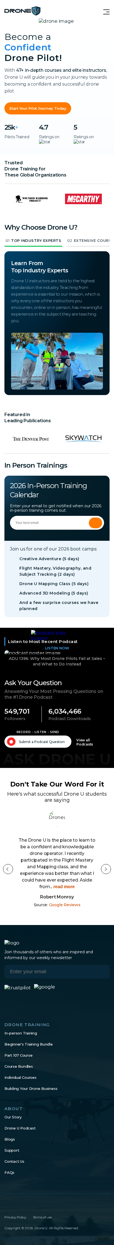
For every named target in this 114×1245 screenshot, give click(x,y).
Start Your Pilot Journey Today (37, 108)
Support (11, 1150)
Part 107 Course (18, 1055)
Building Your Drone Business (30, 1088)
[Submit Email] (101, 971)
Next (106, 869)
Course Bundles (18, 1066)
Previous (8, 869)
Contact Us (14, 1161)
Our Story (13, 1117)
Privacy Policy (15, 1217)
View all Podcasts (84, 742)
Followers (14, 718)
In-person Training (20, 1033)
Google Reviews (65, 904)
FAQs (9, 1172)
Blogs (9, 1139)
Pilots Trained (16, 136)
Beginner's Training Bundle (28, 1044)
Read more (63, 886)
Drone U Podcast (19, 1128)
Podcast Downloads (69, 718)
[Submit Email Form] (95, 523)
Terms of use (42, 1217)
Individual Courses (20, 1077)
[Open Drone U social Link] (6, 1205)
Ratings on (49, 136)
